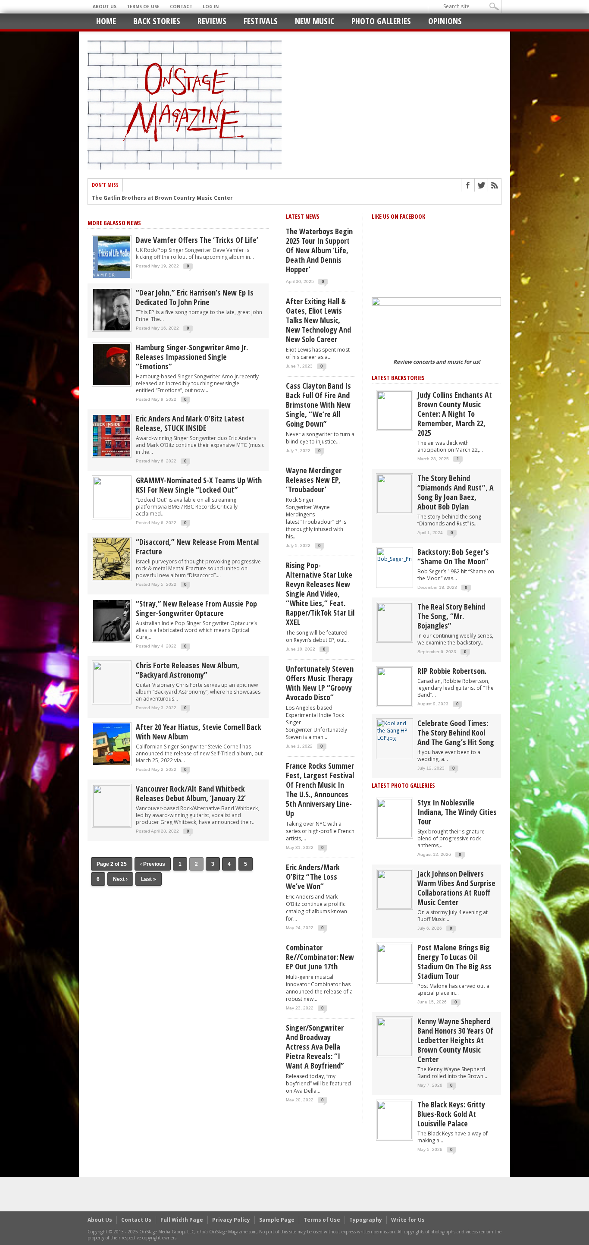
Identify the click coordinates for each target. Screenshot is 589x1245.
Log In (211, 6)
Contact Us (136, 1219)
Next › (120, 879)
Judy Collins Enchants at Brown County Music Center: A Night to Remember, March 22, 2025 (454, 413)
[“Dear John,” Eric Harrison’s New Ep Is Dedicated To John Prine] (112, 309)
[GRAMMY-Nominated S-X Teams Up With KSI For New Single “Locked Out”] (112, 496)
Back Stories (156, 21)
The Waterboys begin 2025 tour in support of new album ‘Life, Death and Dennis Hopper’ (319, 250)
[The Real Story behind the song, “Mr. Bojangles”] (394, 622)
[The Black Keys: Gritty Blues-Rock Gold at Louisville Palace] (394, 1119)
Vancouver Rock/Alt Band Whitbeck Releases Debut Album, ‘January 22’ (191, 793)
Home (106, 21)
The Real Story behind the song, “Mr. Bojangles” (451, 616)
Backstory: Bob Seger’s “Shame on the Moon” (453, 556)
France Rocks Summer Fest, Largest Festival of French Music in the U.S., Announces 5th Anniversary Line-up (320, 789)
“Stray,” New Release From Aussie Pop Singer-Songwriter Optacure (196, 608)
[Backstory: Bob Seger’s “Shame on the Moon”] (394, 555)
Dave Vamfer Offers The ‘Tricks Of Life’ (197, 240)
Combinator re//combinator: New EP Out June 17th (320, 957)
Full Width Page (181, 1219)
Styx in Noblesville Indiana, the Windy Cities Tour (457, 812)
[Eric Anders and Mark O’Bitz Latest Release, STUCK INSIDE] (112, 435)
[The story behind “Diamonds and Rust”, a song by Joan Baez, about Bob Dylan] (394, 493)
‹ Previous (152, 864)
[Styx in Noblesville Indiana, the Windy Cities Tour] (394, 817)
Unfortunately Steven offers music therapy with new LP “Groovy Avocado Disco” (320, 683)
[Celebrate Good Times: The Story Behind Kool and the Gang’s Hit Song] (394, 730)
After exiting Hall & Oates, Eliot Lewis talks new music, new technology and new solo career (318, 320)
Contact (181, 6)
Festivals (261, 21)
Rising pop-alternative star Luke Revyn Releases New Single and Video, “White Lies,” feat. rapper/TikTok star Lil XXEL (320, 593)
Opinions (445, 21)
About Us (104, 6)
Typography (365, 1219)
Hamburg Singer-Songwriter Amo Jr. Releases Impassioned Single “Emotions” (192, 357)
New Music (314, 21)
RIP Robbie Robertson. (451, 671)
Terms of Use (143, 6)
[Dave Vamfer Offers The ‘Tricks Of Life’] (112, 256)
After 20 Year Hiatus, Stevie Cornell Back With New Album (198, 731)
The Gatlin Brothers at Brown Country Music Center (162, 198)
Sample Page (276, 1219)
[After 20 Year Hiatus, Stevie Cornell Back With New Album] (112, 743)
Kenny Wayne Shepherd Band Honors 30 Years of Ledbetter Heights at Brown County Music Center (455, 1040)
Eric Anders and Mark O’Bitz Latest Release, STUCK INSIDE (190, 423)
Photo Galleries (381, 21)
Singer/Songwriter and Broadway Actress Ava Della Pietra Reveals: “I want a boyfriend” (315, 1046)
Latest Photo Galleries (403, 785)
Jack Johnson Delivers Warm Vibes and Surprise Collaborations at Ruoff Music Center (456, 888)
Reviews (211, 21)
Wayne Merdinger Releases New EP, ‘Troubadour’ (313, 479)
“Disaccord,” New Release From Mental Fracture (197, 546)
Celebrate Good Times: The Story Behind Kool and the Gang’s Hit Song (455, 732)
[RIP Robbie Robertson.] (394, 686)
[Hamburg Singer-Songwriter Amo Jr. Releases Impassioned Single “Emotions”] (112, 364)
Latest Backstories (398, 378)
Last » (148, 879)
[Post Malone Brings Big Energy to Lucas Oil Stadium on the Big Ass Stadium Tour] (394, 962)
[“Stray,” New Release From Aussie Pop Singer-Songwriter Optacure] (112, 620)
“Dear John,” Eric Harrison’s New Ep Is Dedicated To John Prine (195, 297)
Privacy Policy (231, 1219)
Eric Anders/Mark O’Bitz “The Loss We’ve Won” (313, 876)
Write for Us (408, 1219)
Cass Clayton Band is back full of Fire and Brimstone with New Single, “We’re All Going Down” (318, 404)
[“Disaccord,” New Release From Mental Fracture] (112, 558)
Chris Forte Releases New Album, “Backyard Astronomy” (187, 669)
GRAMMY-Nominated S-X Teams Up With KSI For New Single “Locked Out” (199, 484)
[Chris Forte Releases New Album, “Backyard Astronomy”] (112, 681)
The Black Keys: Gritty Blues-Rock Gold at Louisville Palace (451, 1114)
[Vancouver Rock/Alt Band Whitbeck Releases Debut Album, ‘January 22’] (112, 805)
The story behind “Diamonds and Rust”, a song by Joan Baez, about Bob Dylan (455, 492)
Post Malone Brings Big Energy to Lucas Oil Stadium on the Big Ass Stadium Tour (454, 962)
